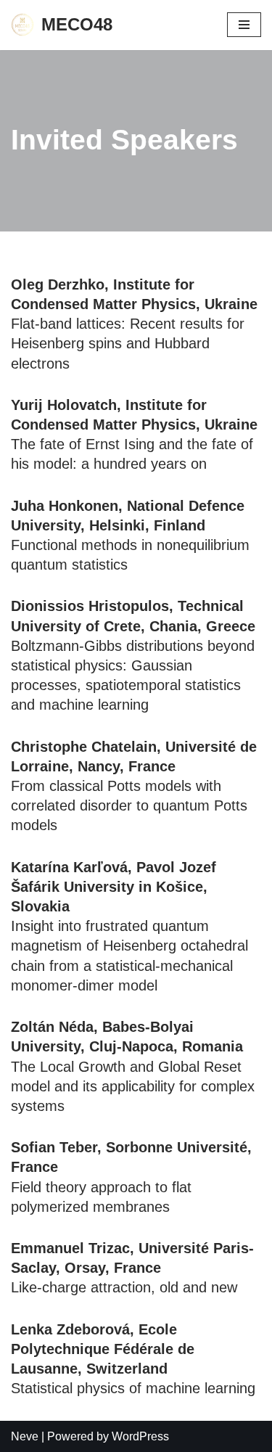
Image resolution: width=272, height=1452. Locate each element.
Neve (24, 1436)
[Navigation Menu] (244, 24)
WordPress (140, 1436)
